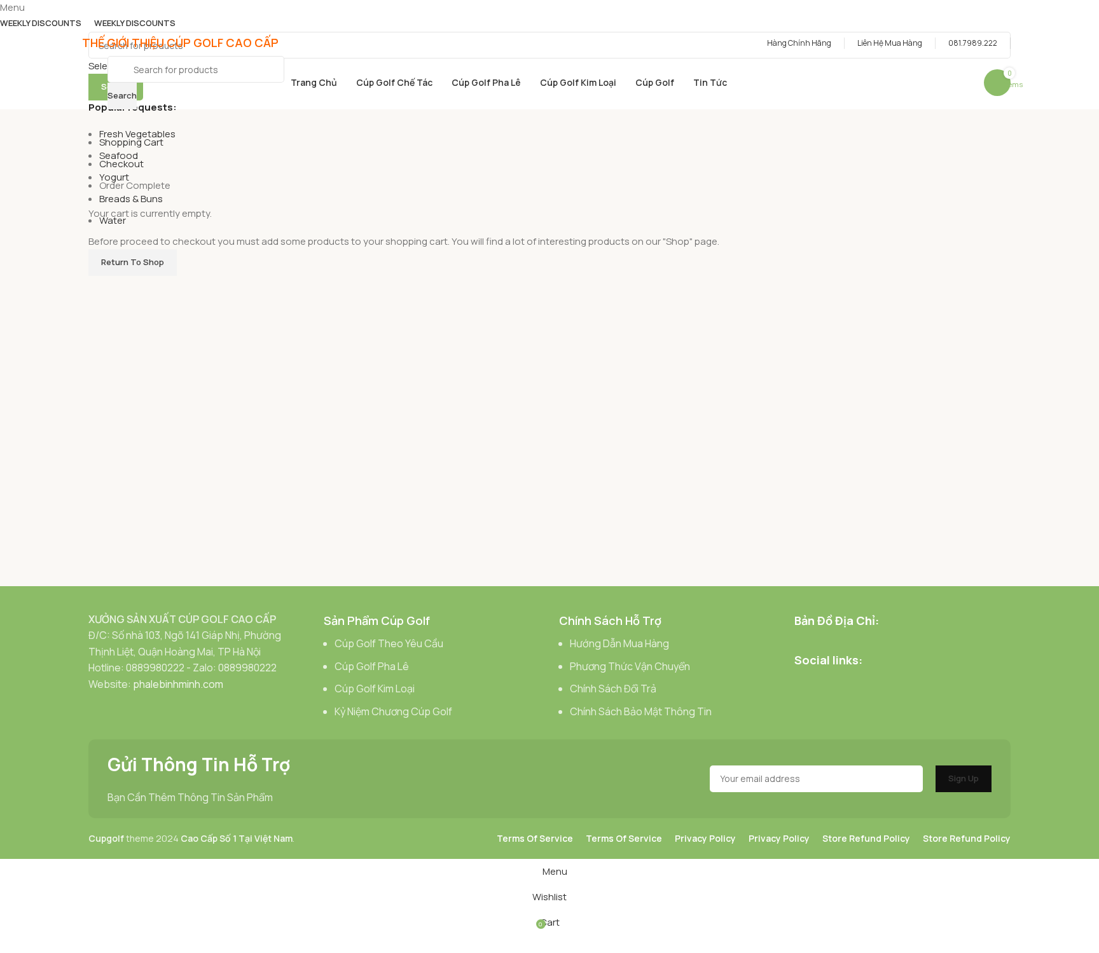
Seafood (118, 155)
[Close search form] (16, 16)
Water (112, 220)
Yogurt (114, 177)
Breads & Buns (131, 198)
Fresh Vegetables (137, 134)
